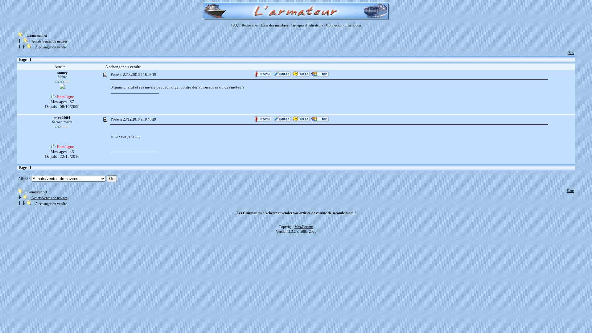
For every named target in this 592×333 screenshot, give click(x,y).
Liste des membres (274, 25)
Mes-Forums (304, 227)
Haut (570, 191)
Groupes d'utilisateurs (307, 25)
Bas (571, 53)
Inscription (353, 25)
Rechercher (250, 25)
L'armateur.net (37, 35)
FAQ (235, 25)
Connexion (334, 25)
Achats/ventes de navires (49, 41)
